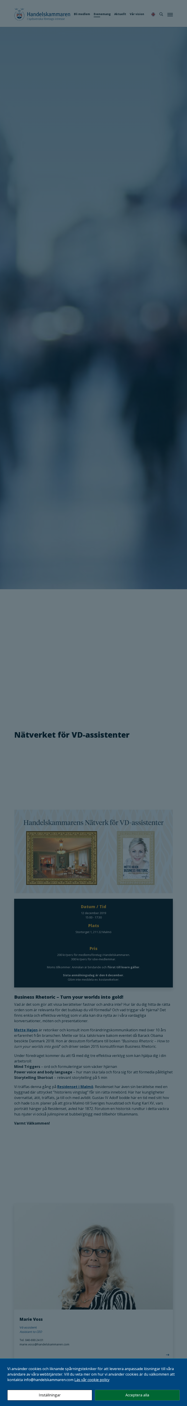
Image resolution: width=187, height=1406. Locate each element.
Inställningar (50, 1395)
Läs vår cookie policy (91, 1379)
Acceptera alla (137, 1395)
